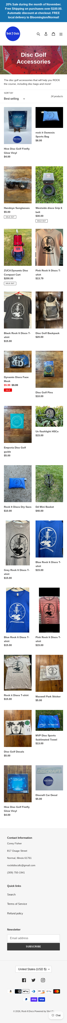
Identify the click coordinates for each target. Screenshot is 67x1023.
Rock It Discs (27, 1011)
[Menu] (61, 34)
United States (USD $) (32, 969)
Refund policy (15, 913)
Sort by (8, 93)
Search (11, 894)
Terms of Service (17, 903)
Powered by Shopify (44, 1011)
